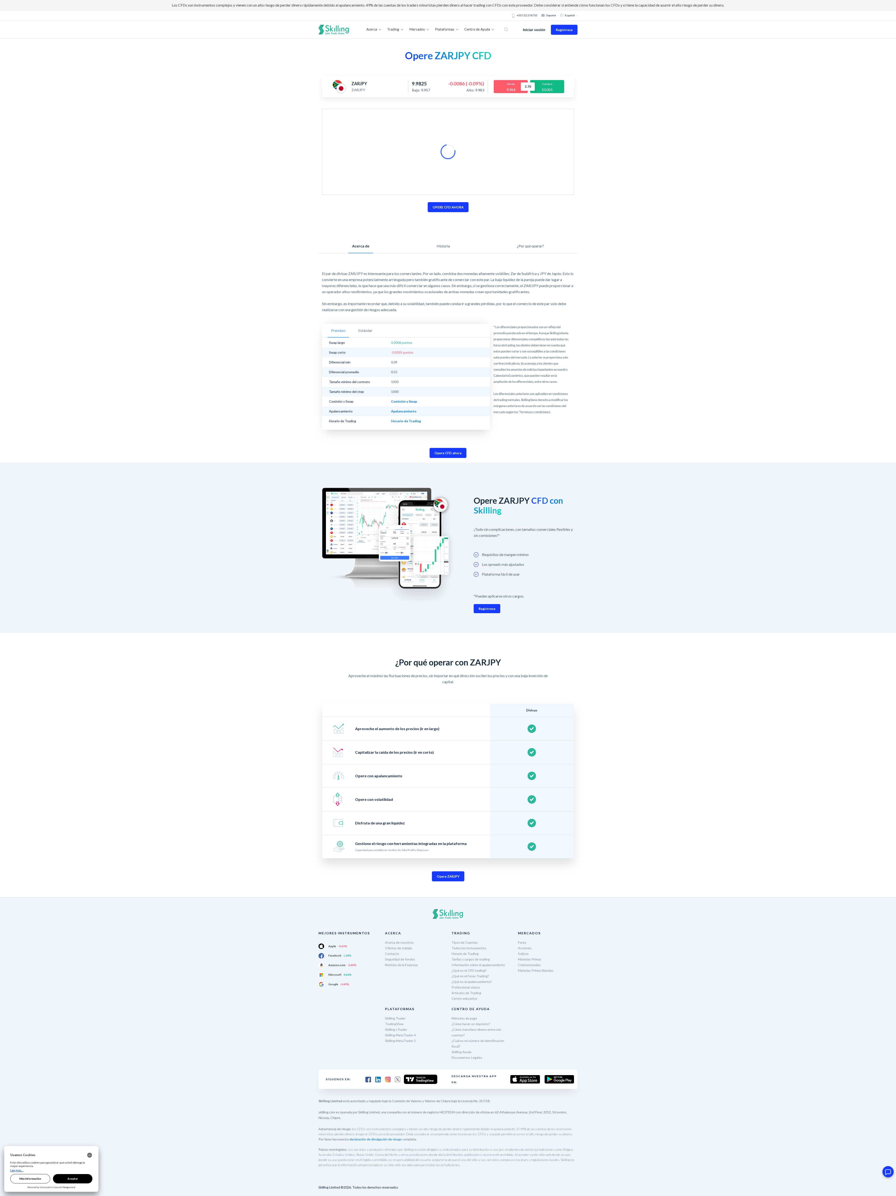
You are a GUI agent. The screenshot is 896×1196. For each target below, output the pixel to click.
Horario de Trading (465, 954)
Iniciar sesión (534, 29)
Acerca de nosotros (399, 942)
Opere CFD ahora (448, 453)
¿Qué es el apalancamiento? (472, 982)
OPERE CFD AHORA (448, 207)
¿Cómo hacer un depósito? (471, 1024)
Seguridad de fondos (400, 959)
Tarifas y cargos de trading (471, 959)
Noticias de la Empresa (401, 965)
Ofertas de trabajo (398, 948)
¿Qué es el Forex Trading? (470, 976)
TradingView (394, 1024)
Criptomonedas (529, 965)
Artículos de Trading (466, 993)
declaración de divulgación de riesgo (376, 1139)
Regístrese (564, 30)
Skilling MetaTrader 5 (400, 1041)
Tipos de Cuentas (465, 942)
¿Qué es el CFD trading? (469, 970)
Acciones (525, 948)
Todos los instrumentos (469, 948)
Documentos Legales (467, 1057)
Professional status (466, 987)
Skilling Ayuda (461, 1052)
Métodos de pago (464, 1018)
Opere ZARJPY (448, 876)
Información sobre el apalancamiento (478, 965)
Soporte (551, 15)
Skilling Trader (395, 1018)
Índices (523, 954)
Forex (522, 942)
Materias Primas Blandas (535, 970)
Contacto (392, 954)
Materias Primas (529, 959)
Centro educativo (464, 998)
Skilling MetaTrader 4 (400, 1035)
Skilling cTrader (396, 1029)
